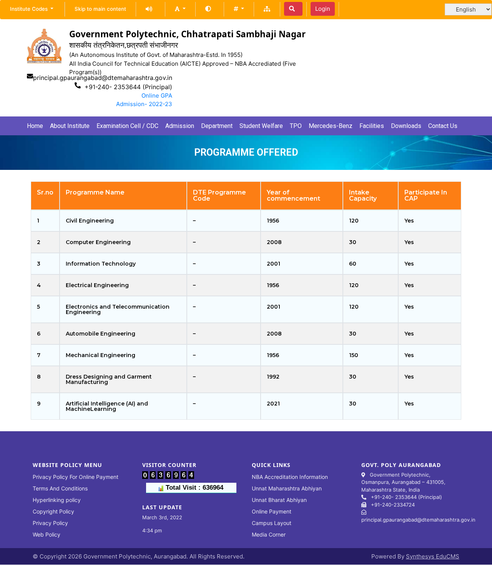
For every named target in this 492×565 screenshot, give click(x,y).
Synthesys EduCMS (432, 556)
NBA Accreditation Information (290, 477)
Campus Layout (271, 523)
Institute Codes (29, 9)
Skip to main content (100, 9)
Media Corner (269, 534)
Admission (179, 126)
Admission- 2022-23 (144, 104)
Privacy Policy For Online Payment (75, 477)
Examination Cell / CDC (127, 126)
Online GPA (156, 95)
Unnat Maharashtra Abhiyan (287, 488)
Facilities (371, 126)
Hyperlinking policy (57, 500)
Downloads (406, 126)
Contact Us (442, 126)
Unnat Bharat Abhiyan (279, 500)
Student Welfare (261, 126)
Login (322, 8)
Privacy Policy (50, 523)
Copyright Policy (53, 511)
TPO (296, 126)
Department (217, 126)
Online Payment (271, 511)
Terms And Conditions (60, 488)
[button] (180, 8)
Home (35, 126)
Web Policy (46, 534)
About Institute (70, 126)
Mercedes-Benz (330, 126)
